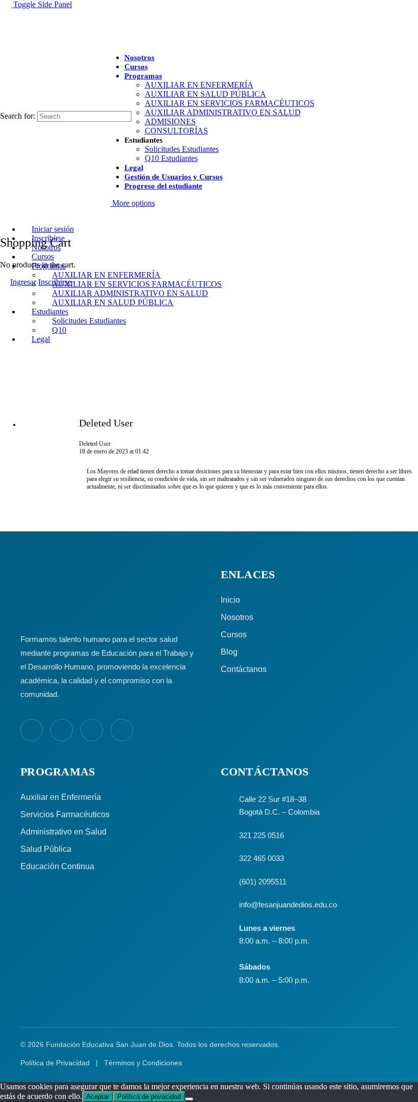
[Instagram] (61, 730)
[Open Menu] (5, 57)
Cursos (234, 634)
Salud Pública (45, 849)
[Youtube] (92, 730)
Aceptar (97, 1096)
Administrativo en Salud (63, 831)
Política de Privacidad (55, 1063)
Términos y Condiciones (143, 1063)
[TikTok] (122, 730)
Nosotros (237, 617)
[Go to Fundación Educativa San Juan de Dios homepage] (209, 27)
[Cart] (5, 220)
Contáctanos (244, 669)
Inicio (230, 600)
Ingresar (23, 282)
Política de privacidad (149, 1096)
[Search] (5, 106)
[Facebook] (31, 730)
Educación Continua (57, 866)
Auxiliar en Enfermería (60, 797)
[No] (189, 1098)
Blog (229, 652)
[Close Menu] (5, 211)
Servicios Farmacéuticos (65, 814)
